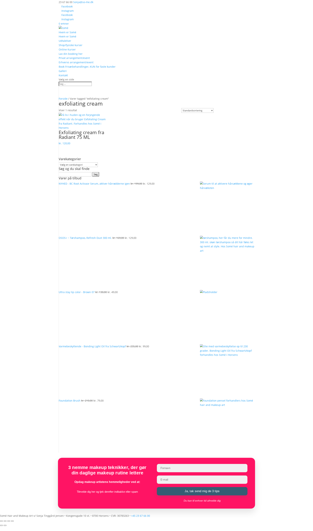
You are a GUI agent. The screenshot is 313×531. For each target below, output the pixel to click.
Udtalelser (65, 40)
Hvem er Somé (67, 32)
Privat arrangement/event (74, 58)
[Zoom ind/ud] (1, 521)
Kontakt (63, 75)
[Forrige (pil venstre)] (1, 525)
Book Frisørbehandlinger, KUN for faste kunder (87, 66)
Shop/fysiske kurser (70, 45)
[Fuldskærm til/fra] (5, 521)
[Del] (8, 521)
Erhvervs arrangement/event (76, 62)
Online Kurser (67, 49)
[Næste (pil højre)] (5, 525)
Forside (63, 98)
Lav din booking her (71, 54)
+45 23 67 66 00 (140, 515)
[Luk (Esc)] (12, 521)
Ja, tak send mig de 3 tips (202, 491)
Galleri (63, 71)
